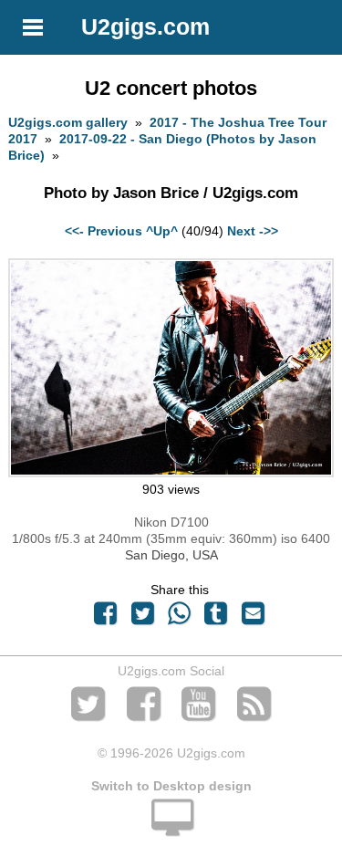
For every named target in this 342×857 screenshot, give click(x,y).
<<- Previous (103, 231)
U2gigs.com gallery (68, 122)
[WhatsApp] (179, 618)
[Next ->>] (170, 472)
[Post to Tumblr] (216, 618)
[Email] (252, 618)
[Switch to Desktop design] (171, 827)
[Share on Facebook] (106, 618)
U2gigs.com (145, 26)
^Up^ (162, 231)
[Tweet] (142, 618)
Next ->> (252, 231)
